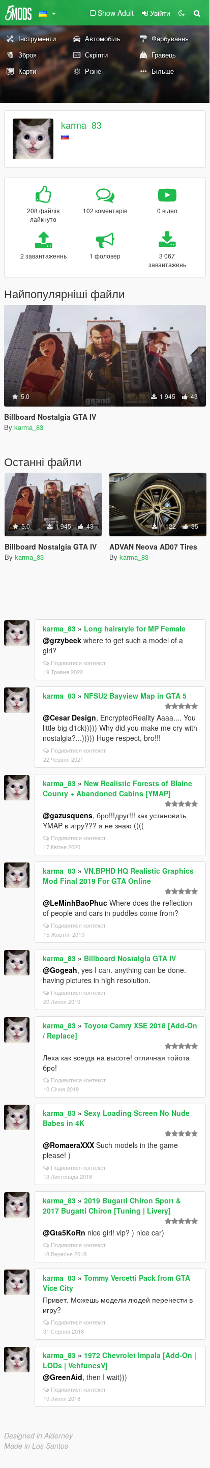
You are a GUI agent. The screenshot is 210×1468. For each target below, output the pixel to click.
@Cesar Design (69, 717)
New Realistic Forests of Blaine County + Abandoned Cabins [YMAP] (117, 788)
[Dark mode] (181, 12)
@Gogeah (60, 970)
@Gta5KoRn (64, 1232)
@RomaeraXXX (68, 1145)
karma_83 (81, 124)
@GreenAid (62, 1377)
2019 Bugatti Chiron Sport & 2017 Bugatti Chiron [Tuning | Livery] (112, 1205)
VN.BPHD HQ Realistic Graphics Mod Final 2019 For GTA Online (118, 876)
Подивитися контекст (78, 662)
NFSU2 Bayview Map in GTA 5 (135, 695)
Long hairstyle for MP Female (135, 628)
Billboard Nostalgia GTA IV (130, 958)
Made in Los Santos (36, 1446)
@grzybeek (62, 640)
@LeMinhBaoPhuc (75, 903)
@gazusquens (68, 815)
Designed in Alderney (38, 1435)
